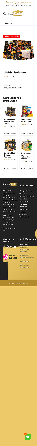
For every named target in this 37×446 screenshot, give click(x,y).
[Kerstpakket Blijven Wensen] (10, 145)
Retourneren (24, 209)
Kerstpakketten (17, 88)
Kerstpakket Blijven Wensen (9, 155)
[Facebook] (4, 247)
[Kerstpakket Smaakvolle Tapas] (10, 111)
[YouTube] (11, 247)
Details (14, 133)
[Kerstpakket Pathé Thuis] (26, 111)
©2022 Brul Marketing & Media (18, 283)
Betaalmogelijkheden (27, 196)
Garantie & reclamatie (23, 205)
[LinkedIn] (15, 247)
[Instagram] (8, 247)
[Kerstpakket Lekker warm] (18, 50)
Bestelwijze (23, 193)
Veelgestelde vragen (26, 191)
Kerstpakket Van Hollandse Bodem (26, 156)
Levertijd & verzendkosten (25, 200)
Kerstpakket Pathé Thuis (26, 120)
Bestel (7, 133)
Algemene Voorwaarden (24, 216)
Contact (22, 212)
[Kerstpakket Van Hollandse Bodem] (26, 145)
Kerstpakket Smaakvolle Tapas (9, 121)
